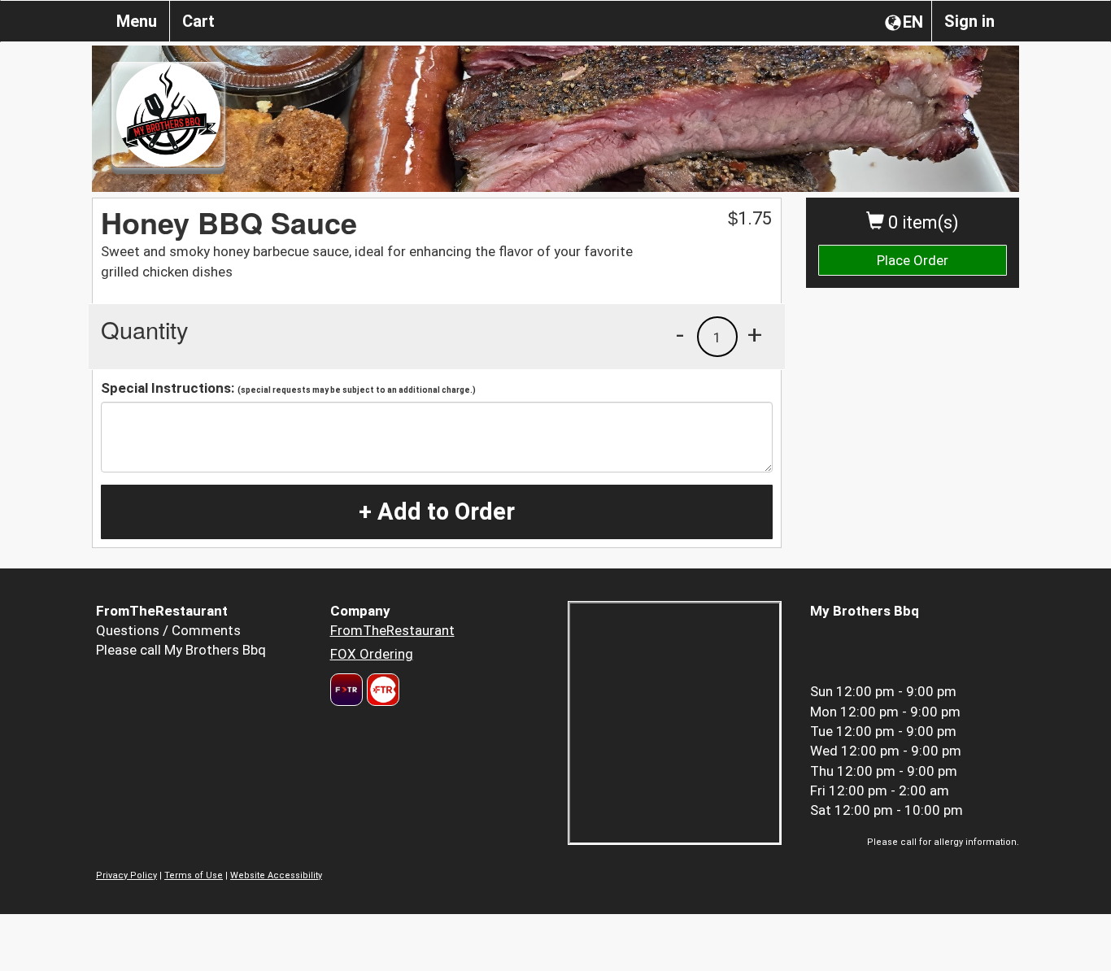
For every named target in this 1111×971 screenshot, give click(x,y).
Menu (136, 21)
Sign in (969, 21)
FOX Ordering (371, 654)
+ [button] (754, 334)
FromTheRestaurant (392, 630)
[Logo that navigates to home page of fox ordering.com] (381, 689)
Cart (198, 21)
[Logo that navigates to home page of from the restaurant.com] (346, 689)
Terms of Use (193, 875)
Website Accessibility (276, 875)
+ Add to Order (437, 511)
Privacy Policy (126, 875)
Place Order (912, 260)
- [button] (680, 334)
